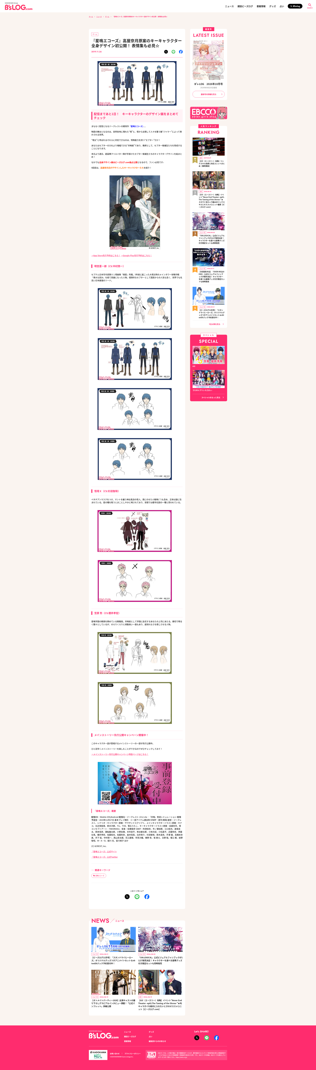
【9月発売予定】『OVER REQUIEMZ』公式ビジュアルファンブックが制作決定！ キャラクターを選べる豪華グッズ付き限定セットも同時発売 (212, 276)
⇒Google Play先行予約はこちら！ (136, 255)
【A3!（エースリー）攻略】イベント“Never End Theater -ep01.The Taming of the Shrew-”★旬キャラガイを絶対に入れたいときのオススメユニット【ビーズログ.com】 (160, 1005)
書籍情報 (261, 6)
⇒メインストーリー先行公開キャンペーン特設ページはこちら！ (119, 754)
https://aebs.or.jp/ (181, 1057)
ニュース (229, 6)
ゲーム (107, 17)
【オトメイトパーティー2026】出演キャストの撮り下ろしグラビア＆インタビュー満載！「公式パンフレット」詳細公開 (113, 1003)
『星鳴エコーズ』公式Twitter (104, 856)
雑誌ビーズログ (245, 6)
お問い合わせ (114, 1053)
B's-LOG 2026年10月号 (208, 84)
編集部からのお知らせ (157, 1041)
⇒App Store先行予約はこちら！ (105, 255)
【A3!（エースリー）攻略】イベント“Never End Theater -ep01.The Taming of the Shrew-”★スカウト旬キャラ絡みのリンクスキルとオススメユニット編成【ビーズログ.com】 (212, 200)
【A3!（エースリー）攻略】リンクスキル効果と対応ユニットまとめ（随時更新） (212, 163)
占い (282, 6)
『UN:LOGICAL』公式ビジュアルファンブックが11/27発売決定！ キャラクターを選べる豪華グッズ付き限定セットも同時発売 (160, 960)
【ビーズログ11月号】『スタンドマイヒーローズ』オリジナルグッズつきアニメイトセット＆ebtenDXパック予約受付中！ (113, 960)
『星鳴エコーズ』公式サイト (104, 851)
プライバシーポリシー (133, 1053)
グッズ (272, 6)
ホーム (91, 17)
